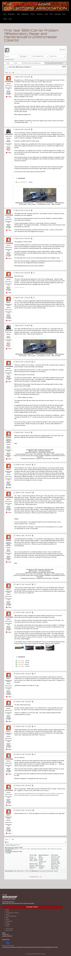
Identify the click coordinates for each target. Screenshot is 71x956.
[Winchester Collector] (35, 6)
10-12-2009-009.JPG (22, 182)
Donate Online (32, 907)
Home (4, 14)
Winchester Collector (40, 954)
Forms (63, 14)
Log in (10, 19)
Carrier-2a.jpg (21, 662)
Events (32, 14)
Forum (51, 14)
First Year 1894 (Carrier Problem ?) (54, 63)
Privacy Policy (9, 928)
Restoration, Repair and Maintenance (31, 63)
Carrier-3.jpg (20, 664)
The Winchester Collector (12, 912)
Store (46, 14)
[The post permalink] (29, 77)
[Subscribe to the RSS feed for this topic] (65, 66)
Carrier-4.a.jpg (21, 666)
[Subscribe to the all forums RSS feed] (6, 842)
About (18, 14)
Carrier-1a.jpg (21, 660)
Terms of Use (9, 930)
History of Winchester (11, 916)
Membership (11, 14)
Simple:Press (34, 876)
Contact (5, 19)
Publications (25, 14)
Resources (40, 14)
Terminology (57, 14)
